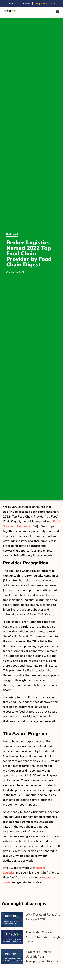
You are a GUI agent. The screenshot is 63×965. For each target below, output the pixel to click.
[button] (57, 11)
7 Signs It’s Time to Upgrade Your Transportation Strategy (42, 956)
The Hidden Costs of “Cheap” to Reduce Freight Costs (43, 937)
